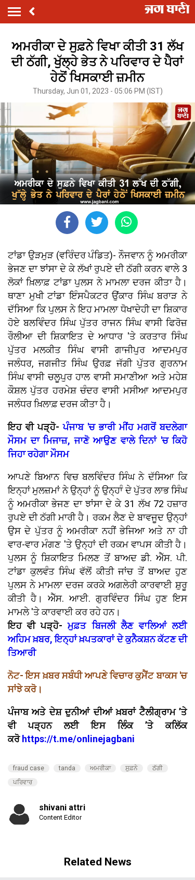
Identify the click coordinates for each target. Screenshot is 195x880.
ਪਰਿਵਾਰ (22, 782)
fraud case (28, 768)
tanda (67, 768)
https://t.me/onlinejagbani (78, 738)
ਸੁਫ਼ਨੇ (131, 768)
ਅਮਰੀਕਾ (100, 768)
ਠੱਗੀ (157, 768)
